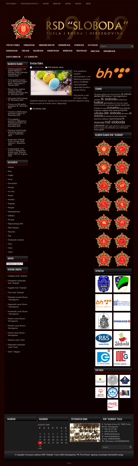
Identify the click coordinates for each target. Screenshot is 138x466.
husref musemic (100, 105)
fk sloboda (109, 99)
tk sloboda (101, 128)
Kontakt (78, 3)
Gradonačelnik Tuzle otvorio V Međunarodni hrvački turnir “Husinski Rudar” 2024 (17, 151)
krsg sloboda (124, 108)
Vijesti (61, 67)
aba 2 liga (110, 94)
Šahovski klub (81, 50)
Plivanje (11, 220)
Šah (9, 236)
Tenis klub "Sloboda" (16, 293)
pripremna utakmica (101, 119)
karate (117, 105)
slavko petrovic (125, 126)
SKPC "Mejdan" (14, 352)
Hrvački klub (67, 50)
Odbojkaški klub (109, 51)
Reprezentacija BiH (15, 224)
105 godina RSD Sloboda (17, 98)
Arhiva (88, 3)
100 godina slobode (100, 94)
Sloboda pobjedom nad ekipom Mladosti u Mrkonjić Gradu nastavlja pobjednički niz (17, 71)
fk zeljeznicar (122, 100)
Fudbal (10, 175)
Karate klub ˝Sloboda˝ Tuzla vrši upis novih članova (16, 141)
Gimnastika (12, 183)
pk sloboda (108, 116)
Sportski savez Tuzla (16, 340)
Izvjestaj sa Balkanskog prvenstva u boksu (17, 113)
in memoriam (110, 105)
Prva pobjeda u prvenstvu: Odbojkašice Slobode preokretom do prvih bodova (17, 122)
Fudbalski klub (29, 45)
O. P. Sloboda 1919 (31, 56)
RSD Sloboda (11, 3)
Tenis (10, 244)
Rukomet (11, 232)
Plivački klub (79, 45)
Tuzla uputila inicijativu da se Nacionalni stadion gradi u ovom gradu (17, 81)
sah (106, 126)
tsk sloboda (110, 128)
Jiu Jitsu (11, 191)
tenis (95, 128)
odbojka (98, 113)
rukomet (99, 125)
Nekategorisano (14, 212)
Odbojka (11, 216)
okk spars (124, 114)
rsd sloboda (37, 109)
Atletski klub (93, 45)
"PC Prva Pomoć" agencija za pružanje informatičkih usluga (99, 455)
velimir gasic (123, 128)
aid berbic (117, 94)
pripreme (122, 116)
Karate (10, 195)
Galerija (68, 3)
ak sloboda (126, 94)
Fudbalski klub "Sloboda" (17, 276)
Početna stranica (13, 45)
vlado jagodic (99, 130)
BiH (103, 96)
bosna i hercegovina (115, 96)
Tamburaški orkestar (46, 45)
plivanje (115, 116)
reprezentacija (115, 119)
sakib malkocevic (114, 126)
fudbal (98, 102)
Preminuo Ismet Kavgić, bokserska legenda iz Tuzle (17, 132)
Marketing (57, 3)
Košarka (11, 200)
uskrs (44, 109)
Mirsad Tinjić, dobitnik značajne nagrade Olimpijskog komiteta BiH (18, 91)
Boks (10, 171)
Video (10, 248)
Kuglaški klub (38, 50)
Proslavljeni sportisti (30, 3)
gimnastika (108, 103)
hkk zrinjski (124, 103)
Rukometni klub (53, 50)
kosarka (113, 107)
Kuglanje (11, 204)
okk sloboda (112, 113)
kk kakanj (104, 108)
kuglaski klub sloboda (111, 110)
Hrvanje (11, 187)
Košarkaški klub (64, 45)
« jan (40, 448)
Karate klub (95, 51)
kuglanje (97, 110)
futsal (10, 179)
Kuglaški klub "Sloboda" (17, 288)
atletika (97, 96)
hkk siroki (116, 103)
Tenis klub (25, 50)
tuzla (117, 128)
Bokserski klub (12, 50)
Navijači (46, 3)
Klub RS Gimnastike (13, 56)
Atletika (11, 167)
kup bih (123, 110)
